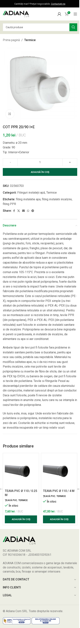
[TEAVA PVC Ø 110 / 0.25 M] (21, 471)
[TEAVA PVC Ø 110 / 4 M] (59, 471)
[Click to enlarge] (10, 114)
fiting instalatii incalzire (57, 199)
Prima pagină (11, 40)
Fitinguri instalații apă (31, 192)
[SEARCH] (73, 27)
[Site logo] (16, 13)
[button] (21, 519)
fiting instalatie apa (28, 199)
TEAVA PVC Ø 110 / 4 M (58, 491)
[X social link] (18, 210)
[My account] (59, 14)
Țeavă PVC (11, 500)
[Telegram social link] (32, 210)
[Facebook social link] (14, 210)
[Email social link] (23, 210)
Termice (30, 40)
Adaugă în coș (40, 172)
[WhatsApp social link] (28, 210)
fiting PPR (9, 204)
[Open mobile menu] (75, 14)
